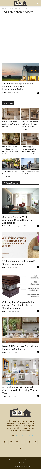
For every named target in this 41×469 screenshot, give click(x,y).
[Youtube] (20, 448)
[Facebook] (4, 442)
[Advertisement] (20, 41)
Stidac (4, 92)
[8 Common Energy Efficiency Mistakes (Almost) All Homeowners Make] (20, 72)
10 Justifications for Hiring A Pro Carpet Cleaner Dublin (19, 262)
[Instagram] (10, 442)
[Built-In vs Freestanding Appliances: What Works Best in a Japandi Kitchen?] (30, 114)
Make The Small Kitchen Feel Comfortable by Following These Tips (19, 390)
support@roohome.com (25, 435)
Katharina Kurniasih (8, 226)
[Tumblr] (29, 442)
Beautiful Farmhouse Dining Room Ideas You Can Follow (20, 348)
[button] (4, 3)
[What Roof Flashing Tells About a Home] (30, 164)
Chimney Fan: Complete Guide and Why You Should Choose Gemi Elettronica (18, 305)
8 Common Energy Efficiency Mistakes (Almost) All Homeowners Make (17, 86)
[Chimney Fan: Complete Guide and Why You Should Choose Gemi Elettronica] (20, 286)
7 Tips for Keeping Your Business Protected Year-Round (10, 174)
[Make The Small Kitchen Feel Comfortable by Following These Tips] (20, 371)
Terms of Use (18, 460)
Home (4, 8)
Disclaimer (8, 460)
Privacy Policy (29, 460)
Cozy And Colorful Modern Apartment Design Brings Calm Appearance (18, 220)
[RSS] (23, 442)
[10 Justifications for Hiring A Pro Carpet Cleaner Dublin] (20, 245)
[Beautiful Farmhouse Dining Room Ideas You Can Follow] (20, 330)
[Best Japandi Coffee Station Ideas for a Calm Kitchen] (11, 114)
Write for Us (20, 462)
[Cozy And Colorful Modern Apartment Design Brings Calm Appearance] (20, 201)
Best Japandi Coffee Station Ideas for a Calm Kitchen (10, 124)
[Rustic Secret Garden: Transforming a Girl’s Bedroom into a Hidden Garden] (11, 139)
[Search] (38, 3)
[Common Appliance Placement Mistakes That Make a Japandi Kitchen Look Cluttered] (30, 139)
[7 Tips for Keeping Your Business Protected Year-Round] (11, 164)
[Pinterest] (17, 442)
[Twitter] (35, 442)
